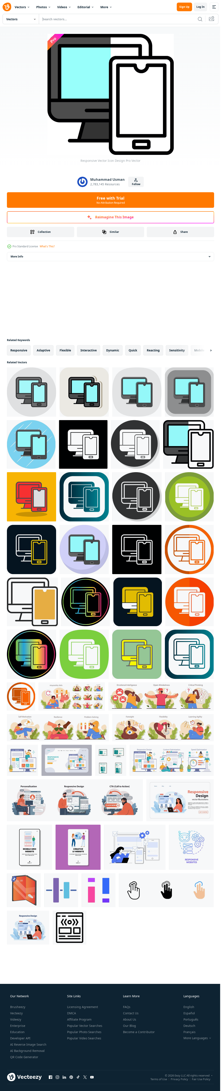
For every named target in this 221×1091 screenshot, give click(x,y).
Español (186, 1013)
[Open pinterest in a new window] (71, 1077)
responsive (18, 350)
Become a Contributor (138, 1032)
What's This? (47, 246)
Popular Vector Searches (84, 1026)
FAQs (126, 1007)
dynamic (112, 350)
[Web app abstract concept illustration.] (135, 847)
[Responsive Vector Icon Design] (31, 392)
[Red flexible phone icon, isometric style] (24, 890)
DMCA (71, 1013)
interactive (89, 350)
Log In (197, 7)
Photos (41, 7)
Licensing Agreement (82, 1007)
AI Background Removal (27, 1051)
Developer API (20, 1038)
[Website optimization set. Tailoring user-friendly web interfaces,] (172, 760)
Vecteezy (16, 1013)
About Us (129, 1019)
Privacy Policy (176, 1079)
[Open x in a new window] (85, 1077)
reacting (153, 350)
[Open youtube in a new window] (92, 1077)
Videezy (15, 1019)
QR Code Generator (24, 1057)
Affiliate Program (79, 1019)
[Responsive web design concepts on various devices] (110, 760)
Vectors (20, 7)
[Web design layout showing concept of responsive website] (69, 928)
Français (187, 1032)
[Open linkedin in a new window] (64, 1077)
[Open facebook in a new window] (50, 1077)
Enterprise (17, 1026)
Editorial (83, 7)
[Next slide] (204, 350)
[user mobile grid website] (29, 847)
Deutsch (187, 1026)
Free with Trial (109, 200)
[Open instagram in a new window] (57, 1077)
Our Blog (129, 1026)
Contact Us (130, 1013)
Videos (62, 7)
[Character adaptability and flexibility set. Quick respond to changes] (72, 696)
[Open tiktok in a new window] (78, 1077)
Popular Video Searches (84, 1038)
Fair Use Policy (198, 1079)
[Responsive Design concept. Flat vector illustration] (28, 928)
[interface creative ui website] (78, 847)
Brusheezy (17, 1007)
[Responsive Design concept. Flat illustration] (180, 800)
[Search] (196, 19)
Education (17, 1032)
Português (188, 1019)
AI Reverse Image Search (28, 1044)
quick (133, 350)
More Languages (193, 1038)
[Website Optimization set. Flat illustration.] (22, 760)
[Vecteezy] (7, 7)
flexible (65, 350)
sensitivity (177, 350)
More (104, 7)
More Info (17, 256)
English (186, 1007)
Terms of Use (155, 1079)
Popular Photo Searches (84, 1032)
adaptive (43, 350)
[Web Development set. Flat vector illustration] (75, 800)
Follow (134, 184)
